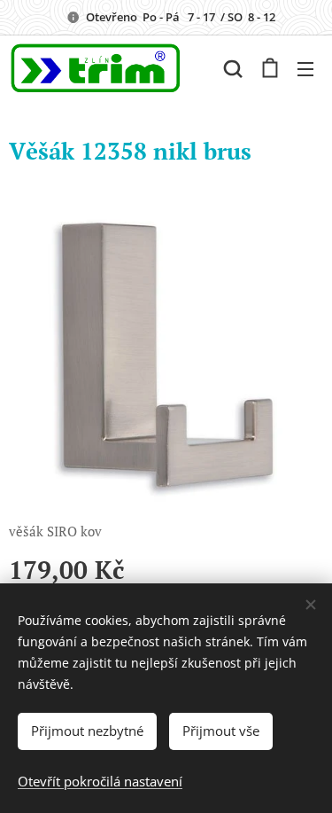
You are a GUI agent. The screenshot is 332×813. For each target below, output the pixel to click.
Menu (305, 68)
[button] (232, 68)
